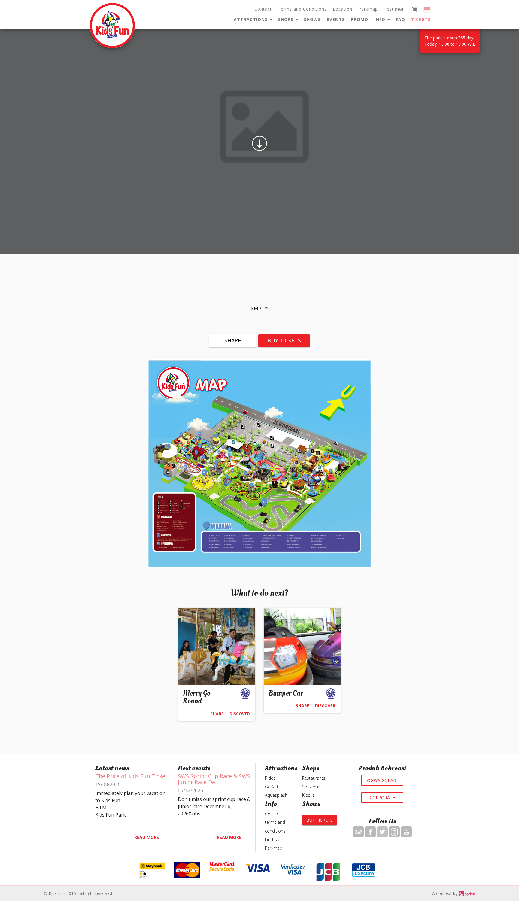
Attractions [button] (251, 19)
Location (342, 9)
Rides (270, 778)
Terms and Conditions (302, 9)
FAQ (400, 19)
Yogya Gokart (382, 780)
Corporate (382, 797)
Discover (239, 714)
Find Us (272, 839)
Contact (263, 9)
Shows (312, 19)
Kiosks (308, 795)
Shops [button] (286, 19)
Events (336, 19)
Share (232, 340)
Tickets (421, 19)
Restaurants (313, 778)
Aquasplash (276, 795)
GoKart (271, 787)
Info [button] (380, 19)
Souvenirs (311, 787)
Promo (359, 19)
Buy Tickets (284, 340)
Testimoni (395, 9)
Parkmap (368, 9)
